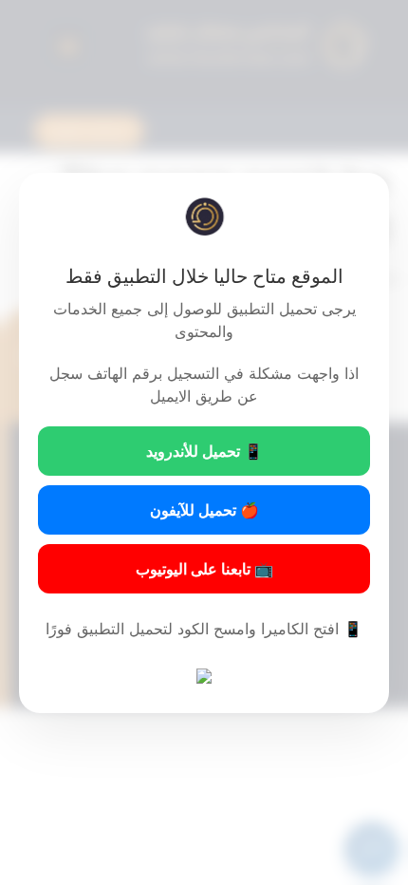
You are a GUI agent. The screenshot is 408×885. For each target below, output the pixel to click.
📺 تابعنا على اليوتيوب (204, 568)
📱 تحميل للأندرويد (204, 451)
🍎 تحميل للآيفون (204, 509)
